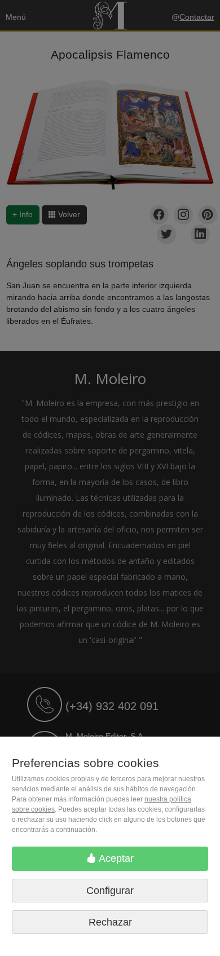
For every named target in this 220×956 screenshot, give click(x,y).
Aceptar (115, 858)
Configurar (110, 890)
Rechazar (110, 922)
